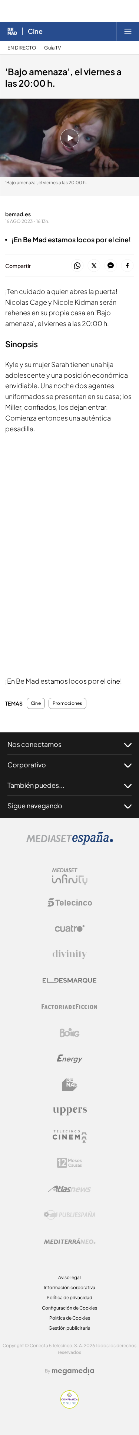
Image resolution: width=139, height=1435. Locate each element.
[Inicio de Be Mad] (12, 31)
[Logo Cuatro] (70, 928)
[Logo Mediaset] (69, 842)
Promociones (67, 703)
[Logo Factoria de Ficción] (70, 1006)
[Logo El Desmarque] (69, 980)
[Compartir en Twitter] (93, 266)
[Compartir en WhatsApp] (77, 266)
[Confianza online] (69, 1406)
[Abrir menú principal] (128, 31)
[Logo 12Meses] (69, 1163)
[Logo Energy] (70, 1058)
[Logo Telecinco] (69, 902)
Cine (35, 31)
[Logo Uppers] (70, 1111)
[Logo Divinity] (70, 954)
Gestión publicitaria (69, 1328)
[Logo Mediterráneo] (70, 1241)
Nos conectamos (34, 744)
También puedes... (35, 785)
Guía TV (52, 47)
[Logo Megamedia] (73, 1371)
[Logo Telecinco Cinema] (70, 1137)
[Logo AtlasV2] (69, 1188)
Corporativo (26, 764)
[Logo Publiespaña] (70, 1215)
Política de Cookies (69, 1318)
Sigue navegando (34, 805)
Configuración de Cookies (69, 1308)
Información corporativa (69, 1287)
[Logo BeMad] (69, 1085)
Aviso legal (69, 1277)
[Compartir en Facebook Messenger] (110, 266)
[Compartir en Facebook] (127, 266)
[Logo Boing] (70, 1032)
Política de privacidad (69, 1297)
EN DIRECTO (21, 47)
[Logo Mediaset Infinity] (69, 876)
